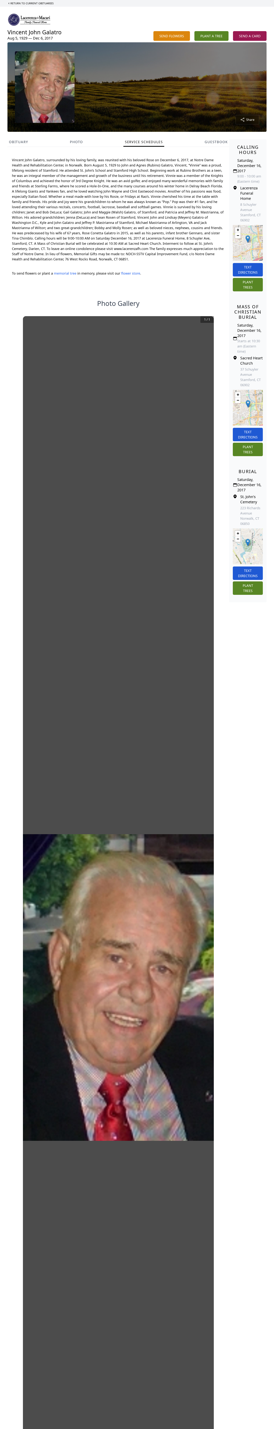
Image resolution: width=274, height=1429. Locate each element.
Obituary (18, 142)
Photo (76, 142)
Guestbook (216, 142)
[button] (247, 239)
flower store (130, 273)
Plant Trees (248, 284)
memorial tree (65, 273)
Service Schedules (144, 142)
